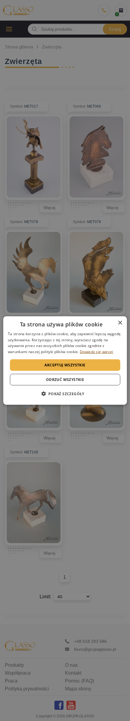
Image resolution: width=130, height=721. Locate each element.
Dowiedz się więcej (96, 351)
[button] (65, 393)
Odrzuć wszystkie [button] (65, 379)
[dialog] (65, 360)
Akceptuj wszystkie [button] (64, 365)
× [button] (120, 322)
